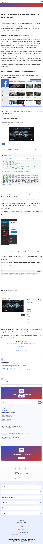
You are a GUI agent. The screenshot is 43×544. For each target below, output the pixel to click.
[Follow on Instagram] (4, 408)
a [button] (42, 1)
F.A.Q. (30, 534)
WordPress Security (10, 427)
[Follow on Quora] (2, 410)
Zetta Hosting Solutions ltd (27, 541)
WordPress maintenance (6, 415)
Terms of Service (15, 534)
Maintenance (17, 8)
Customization (9, 438)
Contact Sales (21, 520)
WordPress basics (5, 413)
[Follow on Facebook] (2, 408)
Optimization (9, 431)
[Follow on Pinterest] (4, 410)
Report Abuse (21, 524)
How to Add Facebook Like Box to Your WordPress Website (14, 365)
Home (3, 8)
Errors (8, 434)
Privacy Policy (20, 534)
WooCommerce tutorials (6, 419)
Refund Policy (26, 534)
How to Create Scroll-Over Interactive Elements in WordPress (13, 441)
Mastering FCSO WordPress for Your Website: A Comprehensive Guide (15, 430)
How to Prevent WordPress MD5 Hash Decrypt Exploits (12, 426)
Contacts (21, 518)
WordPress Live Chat (6, 371)
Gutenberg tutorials (5, 420)
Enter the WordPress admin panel (12, 213)
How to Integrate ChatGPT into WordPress (10, 437)
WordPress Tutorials (9, 8)
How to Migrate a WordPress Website (9, 366)
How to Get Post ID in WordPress (8, 368)
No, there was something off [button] (21, 350)
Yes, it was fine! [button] (21, 346)
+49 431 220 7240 (21, 529)
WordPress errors (5, 422)
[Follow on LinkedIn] (9, 408)
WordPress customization (6, 416)
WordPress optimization (6, 417)
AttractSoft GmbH (18, 541)
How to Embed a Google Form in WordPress (11, 363)
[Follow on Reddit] (9, 410)
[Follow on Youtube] (7, 410)
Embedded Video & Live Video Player (22, 111)
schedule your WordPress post (34, 286)
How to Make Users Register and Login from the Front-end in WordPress (16, 369)
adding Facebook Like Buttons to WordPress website (21, 43)
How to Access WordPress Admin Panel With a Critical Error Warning (15, 433)
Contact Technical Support (21, 522)
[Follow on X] (7, 408)
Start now (21, 396)
